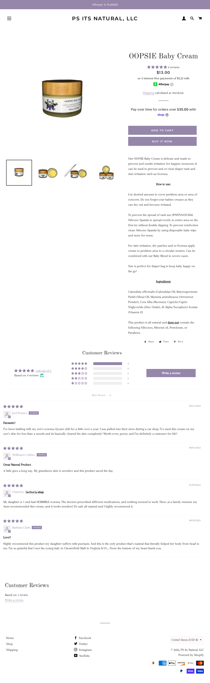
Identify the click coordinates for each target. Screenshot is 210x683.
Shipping (148, 93)
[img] (13, 406)
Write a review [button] (171, 373)
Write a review (14, 600)
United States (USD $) (184, 640)
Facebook (84, 638)
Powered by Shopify (191, 655)
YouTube (84, 656)
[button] (157, 67)
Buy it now (162, 141)
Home (10, 638)
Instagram (85, 650)
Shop (9, 644)
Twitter (83, 644)
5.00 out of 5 (43, 371)
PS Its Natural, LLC (105, 18)
